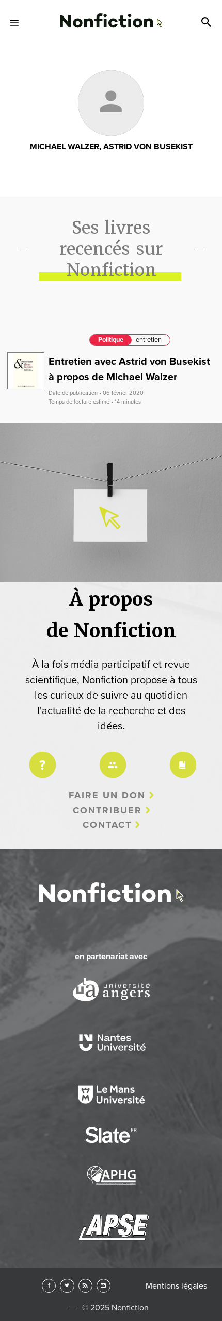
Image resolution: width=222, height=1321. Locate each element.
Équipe (111, 758)
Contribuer (107, 810)
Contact (107, 824)
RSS (85, 1286)
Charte (181, 758)
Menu (14, 22)
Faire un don (107, 795)
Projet (40, 758)
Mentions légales (176, 1286)
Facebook (49, 1286)
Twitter (67, 1286)
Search (207, 22)
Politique (110, 340)
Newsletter (103, 1286)
